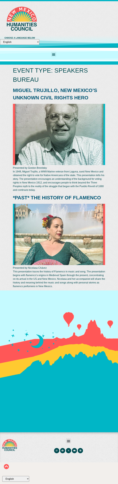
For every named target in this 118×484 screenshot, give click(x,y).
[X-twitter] (68, 450)
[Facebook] (62, 450)
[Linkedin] (80, 450)
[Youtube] (74, 450)
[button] (53, 54)
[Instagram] (56, 450)
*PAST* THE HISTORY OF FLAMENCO (57, 197)
